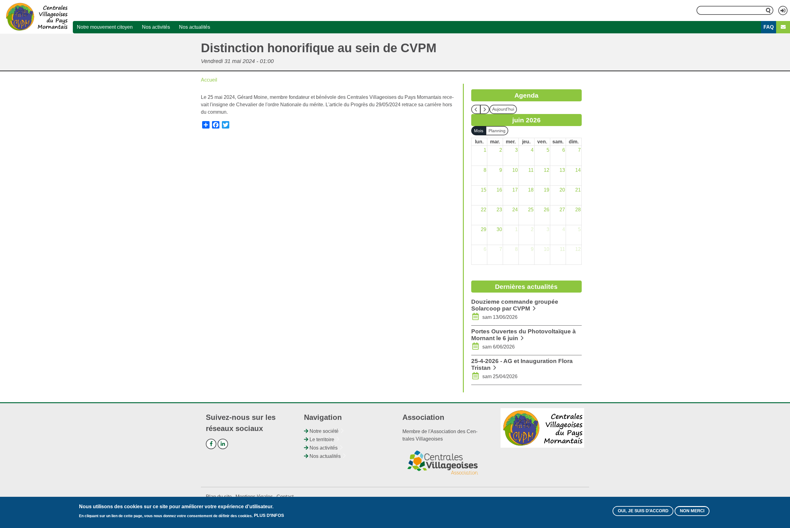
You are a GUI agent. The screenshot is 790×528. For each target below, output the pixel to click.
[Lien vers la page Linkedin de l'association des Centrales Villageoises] (223, 444)
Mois (478, 130)
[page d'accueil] (36, 16)
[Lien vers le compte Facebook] (211, 444)
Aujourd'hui (503, 109)
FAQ (768, 27)
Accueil (209, 79)
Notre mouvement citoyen (105, 27)
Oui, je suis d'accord (643, 511)
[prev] (475, 109)
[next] (484, 109)
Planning (497, 130)
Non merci (692, 511)
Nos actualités (194, 27)
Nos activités (156, 27)
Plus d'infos (269, 515)
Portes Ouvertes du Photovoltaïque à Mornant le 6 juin (523, 334)
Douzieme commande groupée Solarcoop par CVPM (514, 305)
